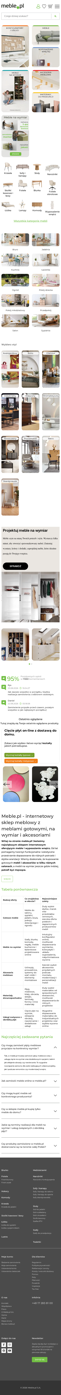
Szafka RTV (37, 1221)
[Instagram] (9, 1345)
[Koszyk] (50, 6)
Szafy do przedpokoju (42, 1233)
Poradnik (36, 1283)
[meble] (46, 35)
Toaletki (37, 1242)
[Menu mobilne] (57, 6)
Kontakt (4, 1303)
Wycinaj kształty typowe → (19, 755)
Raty (34, 1277)
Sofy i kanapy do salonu (43, 1191)
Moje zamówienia (8, 1265)
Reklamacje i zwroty (40, 1268)
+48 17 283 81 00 (42, 1303)
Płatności (36, 1280)
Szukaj (55, 16)
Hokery (5, 1191)
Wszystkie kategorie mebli (30, 221)
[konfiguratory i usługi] (15, 46)
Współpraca (6, 1306)
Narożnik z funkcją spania (44, 1180)
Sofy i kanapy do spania (43, 1194)
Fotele (4, 1176)
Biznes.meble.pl (8, 1324)
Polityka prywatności (41, 1265)
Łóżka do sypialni (8, 1225)
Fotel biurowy (7, 1180)
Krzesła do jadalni (8, 1207)
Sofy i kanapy (40, 1188)
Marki (3, 1318)
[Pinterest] (3, 1350)
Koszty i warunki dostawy (43, 1271)
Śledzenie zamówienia (10, 1262)
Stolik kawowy (39, 1218)
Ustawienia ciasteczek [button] (10, 1271)
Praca (3, 1309)
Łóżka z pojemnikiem (10, 1228)
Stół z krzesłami (39, 1215)
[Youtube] (9, 1350)
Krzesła (5, 1203)
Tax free (35, 1289)
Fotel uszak (6, 1182)
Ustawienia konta (8, 1268)
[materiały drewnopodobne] (46, 102)
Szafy (35, 1230)
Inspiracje (36, 1286)
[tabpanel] (15, 644)
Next (54, 784)
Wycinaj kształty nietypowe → (21, 761)
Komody (5, 1197)
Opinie (4, 1315)
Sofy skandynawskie (41, 1197)
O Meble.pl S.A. (7, 1312)
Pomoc (35, 1274)
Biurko (4, 1170)
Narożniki (38, 1176)
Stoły (35, 1206)
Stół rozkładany (39, 1212)
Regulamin (36, 1262)
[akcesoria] (46, 79)
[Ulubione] (44, 6)
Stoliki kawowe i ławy (12, 1215)
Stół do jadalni (39, 1209)
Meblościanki (40, 1170)
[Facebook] (3, 1345)
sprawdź (15, 566)
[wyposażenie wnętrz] (46, 57)
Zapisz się (39, 1360)
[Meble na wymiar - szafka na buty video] (15, 91)
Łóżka (4, 1222)
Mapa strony (6, 1321)
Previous (6, 784)
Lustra (4, 1236)
